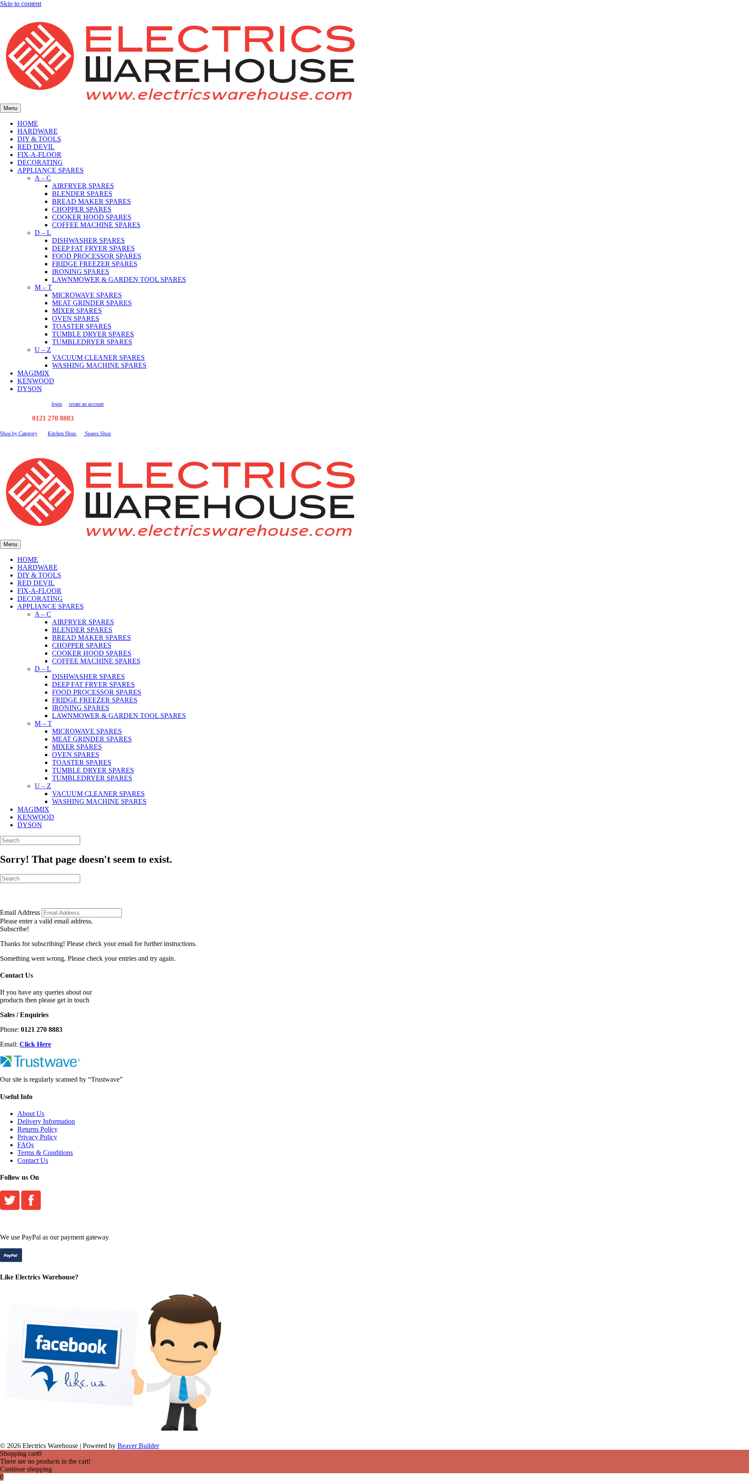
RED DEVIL (36, 146)
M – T (43, 287)
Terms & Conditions (45, 1152)
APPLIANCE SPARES (50, 170)
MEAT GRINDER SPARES (92, 303)
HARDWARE (37, 131)
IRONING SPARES (80, 271)
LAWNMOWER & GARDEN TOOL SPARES (119, 279)
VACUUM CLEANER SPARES (98, 357)
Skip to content (20, 3)
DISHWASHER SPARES (88, 240)
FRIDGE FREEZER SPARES (94, 263)
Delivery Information (46, 1121)
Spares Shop (97, 434)
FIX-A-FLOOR (39, 154)
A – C (43, 178)
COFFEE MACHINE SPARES (96, 224)
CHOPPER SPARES (81, 209)
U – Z (43, 349)
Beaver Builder (138, 1445)
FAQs (25, 1144)
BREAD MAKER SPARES (91, 201)
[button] (14, 929)
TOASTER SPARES (81, 326)
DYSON (29, 388)
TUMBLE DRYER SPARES (93, 334)
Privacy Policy (37, 1137)
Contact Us (32, 1160)
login (57, 404)
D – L (43, 232)
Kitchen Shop (62, 434)
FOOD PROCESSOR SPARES (96, 256)
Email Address (20, 912)
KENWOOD (35, 381)
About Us (30, 1113)
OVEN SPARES (75, 318)
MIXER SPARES (77, 310)
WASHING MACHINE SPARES (99, 365)
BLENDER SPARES (82, 193)
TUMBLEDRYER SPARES (92, 342)
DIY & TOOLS (39, 139)
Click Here (35, 1044)
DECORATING (40, 162)
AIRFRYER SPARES (83, 185)
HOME (27, 123)
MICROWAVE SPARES (87, 295)
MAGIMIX (33, 373)
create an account (86, 404)
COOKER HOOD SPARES (91, 217)
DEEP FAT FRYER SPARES (93, 248)
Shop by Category (18, 434)
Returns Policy (37, 1129)
